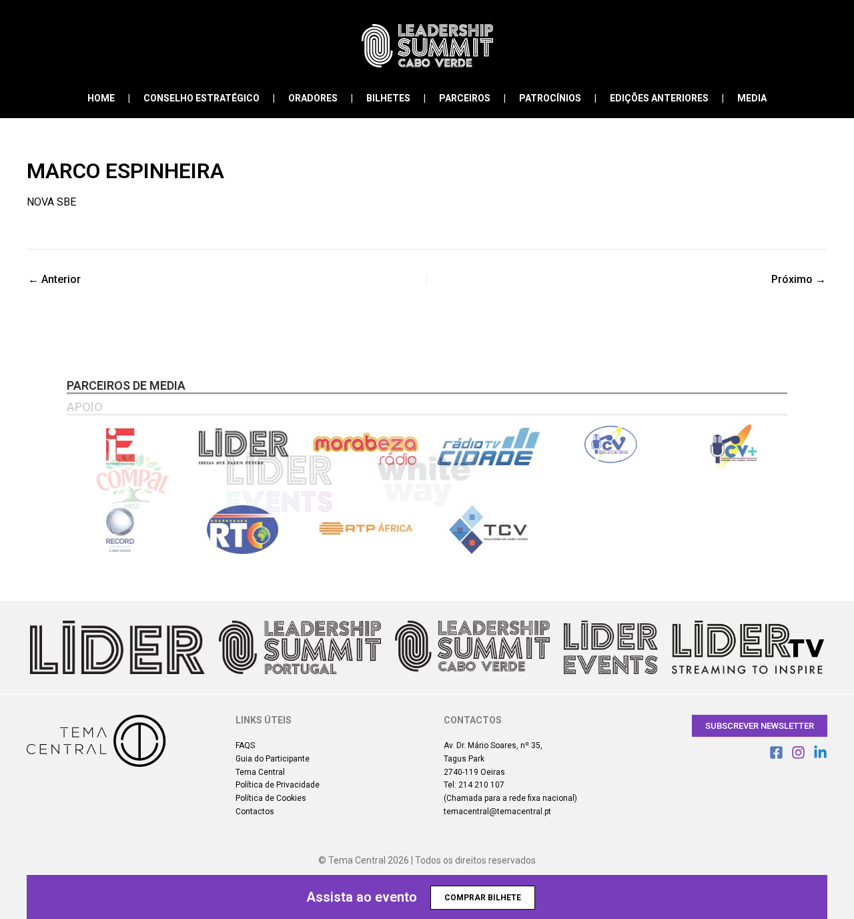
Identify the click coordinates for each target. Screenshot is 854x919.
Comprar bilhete (482, 897)
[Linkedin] (820, 752)
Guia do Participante (273, 758)
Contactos (255, 811)
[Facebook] (776, 752)
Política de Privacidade (278, 785)
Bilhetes (388, 98)
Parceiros (464, 98)
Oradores (313, 98)
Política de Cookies (271, 798)
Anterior (54, 279)
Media (752, 98)
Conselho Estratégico (201, 98)
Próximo (798, 279)
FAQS (245, 745)
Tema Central (260, 772)
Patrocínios (550, 98)
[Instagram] (798, 752)
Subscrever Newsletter (759, 726)
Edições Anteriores (659, 98)
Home (101, 98)
